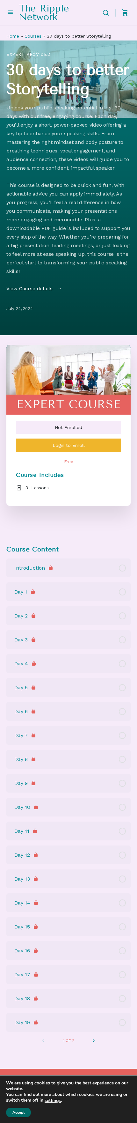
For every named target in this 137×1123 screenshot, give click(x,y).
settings (53, 1101)
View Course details (30, 289)
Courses (33, 36)
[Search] (107, 13)
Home (12, 36)
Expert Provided (28, 54)
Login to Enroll (69, 445)
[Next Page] (93, 1041)
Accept (18, 1112)
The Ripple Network (44, 12)
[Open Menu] (10, 12)
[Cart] (125, 13)
